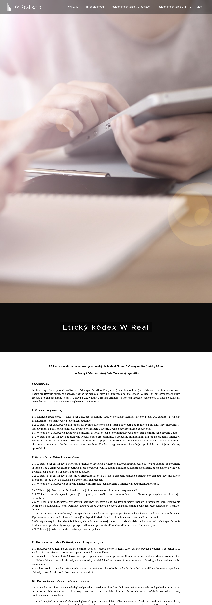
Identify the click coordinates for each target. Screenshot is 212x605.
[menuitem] (73, 7)
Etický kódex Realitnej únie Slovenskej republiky (108, 373)
